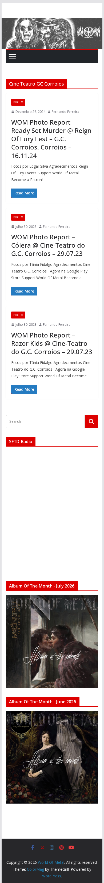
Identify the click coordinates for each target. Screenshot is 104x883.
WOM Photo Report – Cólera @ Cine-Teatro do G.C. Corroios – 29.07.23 (48, 245)
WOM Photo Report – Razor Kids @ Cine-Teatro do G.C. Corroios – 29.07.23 (51, 343)
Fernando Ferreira (65, 111)
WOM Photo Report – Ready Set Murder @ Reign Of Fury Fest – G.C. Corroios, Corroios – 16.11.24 (51, 139)
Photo (18, 102)
